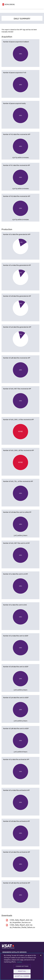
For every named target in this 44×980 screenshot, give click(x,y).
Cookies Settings (22, 966)
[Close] (40, 955)
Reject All (22, 971)
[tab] (22, 18)
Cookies (19, 962)
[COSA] (8, 4)
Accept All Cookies (22, 976)
